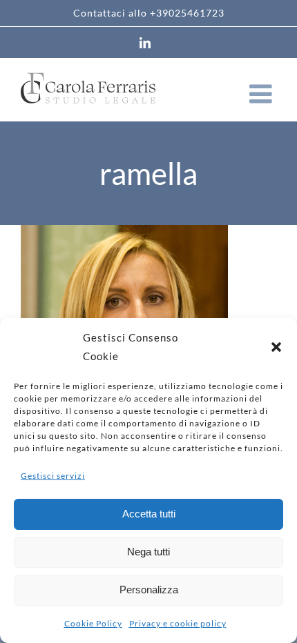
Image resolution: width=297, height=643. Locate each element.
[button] (276, 347)
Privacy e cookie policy (178, 623)
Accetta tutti (148, 514)
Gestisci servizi (53, 476)
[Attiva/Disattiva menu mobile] (262, 94)
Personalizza (148, 589)
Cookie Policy (93, 623)
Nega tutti (148, 551)
